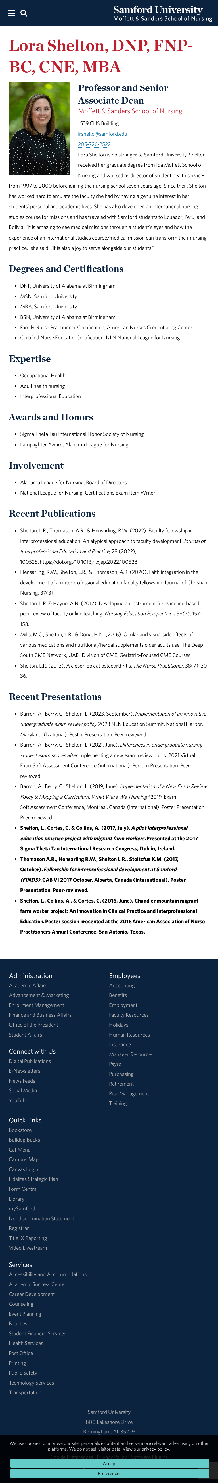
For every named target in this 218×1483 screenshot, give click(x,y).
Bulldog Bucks (24, 1139)
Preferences (109, 1473)
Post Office (21, 1353)
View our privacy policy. (146, 1449)
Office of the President (33, 1024)
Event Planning (25, 1313)
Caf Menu (20, 1149)
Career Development (32, 1294)
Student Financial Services (37, 1333)
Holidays (118, 1024)
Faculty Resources (129, 1014)
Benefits (118, 995)
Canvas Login (23, 1169)
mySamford (22, 1208)
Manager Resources (131, 1054)
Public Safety (23, 1372)
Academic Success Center (37, 1284)
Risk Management (129, 1093)
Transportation (25, 1392)
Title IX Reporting (28, 1238)
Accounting (122, 985)
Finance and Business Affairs (40, 1014)
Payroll (116, 1063)
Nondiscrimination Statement (41, 1218)
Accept (110, 1463)
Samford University (109, 1411)
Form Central (23, 1188)
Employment (123, 1005)
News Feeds (22, 1080)
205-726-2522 (94, 144)
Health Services (26, 1343)
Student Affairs (25, 1034)
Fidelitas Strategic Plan (33, 1178)
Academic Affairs (28, 985)
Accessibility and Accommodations (48, 1274)
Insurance (120, 1044)
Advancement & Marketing (39, 995)
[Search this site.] (23, 12)
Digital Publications (30, 1061)
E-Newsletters (24, 1070)
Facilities (18, 1323)
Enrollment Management (36, 1005)
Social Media (23, 1090)
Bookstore (20, 1129)
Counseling (21, 1303)
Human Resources (129, 1034)
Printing (17, 1363)
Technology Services (31, 1382)
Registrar (19, 1228)
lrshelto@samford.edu (102, 133)
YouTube (18, 1100)
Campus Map (24, 1159)
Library (16, 1198)
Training (118, 1103)
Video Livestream (28, 1247)
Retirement (121, 1083)
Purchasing (121, 1073)
